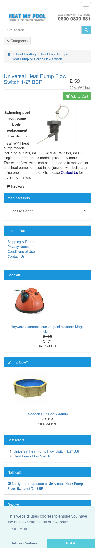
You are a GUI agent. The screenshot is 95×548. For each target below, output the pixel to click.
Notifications (17, 472)
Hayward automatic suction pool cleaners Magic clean (47, 329)
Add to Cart (79, 96)
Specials (14, 275)
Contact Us (16, 256)
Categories (19, 40)
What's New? (18, 362)
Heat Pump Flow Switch (32, 456)
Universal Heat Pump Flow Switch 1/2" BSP (47, 451)
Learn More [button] (18, 529)
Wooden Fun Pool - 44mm (47, 413)
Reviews (17, 186)
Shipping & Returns (22, 241)
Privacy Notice (18, 246)
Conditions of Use (21, 251)
